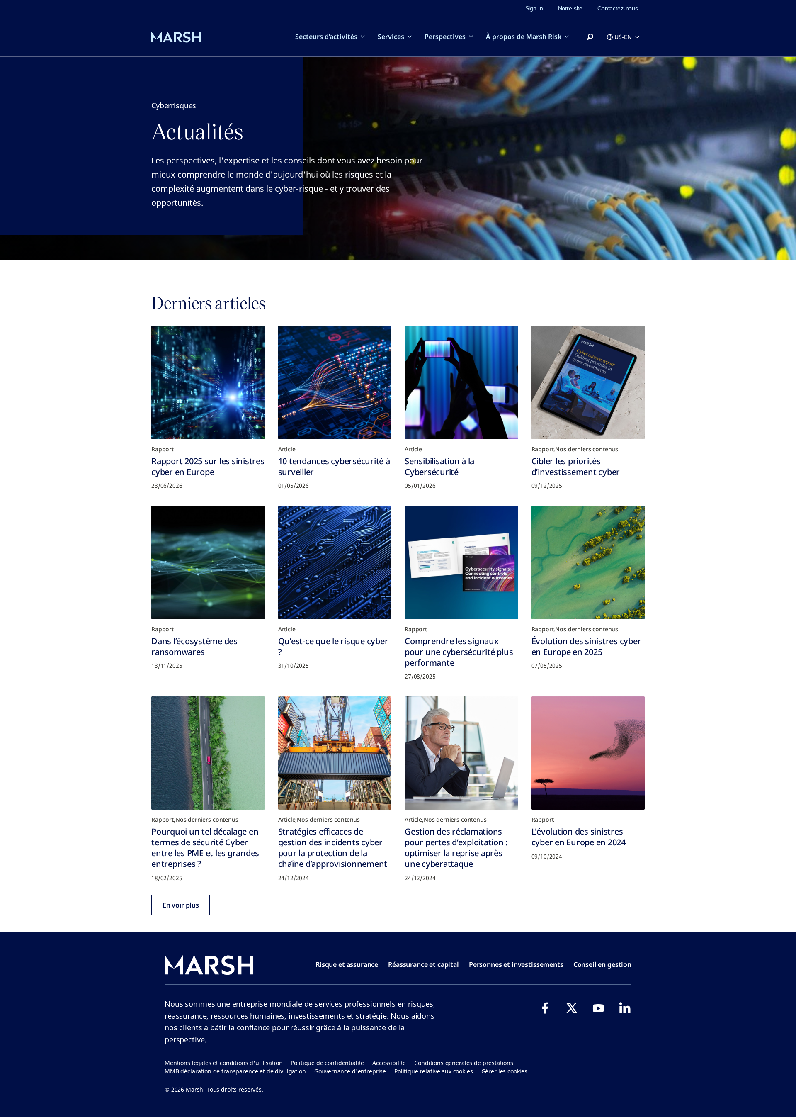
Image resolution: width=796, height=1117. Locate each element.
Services (391, 36)
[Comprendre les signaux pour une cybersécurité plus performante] (461, 562)
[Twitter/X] (572, 1008)
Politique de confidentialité (327, 1063)
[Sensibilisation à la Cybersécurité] (461, 382)
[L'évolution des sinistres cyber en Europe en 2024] (588, 753)
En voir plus (181, 905)
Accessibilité (389, 1063)
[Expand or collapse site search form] (590, 37)
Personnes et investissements (516, 964)
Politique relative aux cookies (433, 1071)
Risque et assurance (346, 964)
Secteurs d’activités (326, 36)
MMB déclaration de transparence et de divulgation (235, 1071)
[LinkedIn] (625, 1008)
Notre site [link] (570, 8)
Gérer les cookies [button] (504, 1071)
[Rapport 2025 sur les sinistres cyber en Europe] (208, 382)
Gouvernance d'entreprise (350, 1071)
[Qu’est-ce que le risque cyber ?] (335, 562)
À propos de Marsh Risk (523, 36)
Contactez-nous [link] (617, 8)
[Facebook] (545, 1008)
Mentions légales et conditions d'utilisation (223, 1063)
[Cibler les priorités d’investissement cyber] (588, 382)
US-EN (623, 37)
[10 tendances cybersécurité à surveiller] (335, 382)
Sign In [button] (534, 8)
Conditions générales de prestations (463, 1063)
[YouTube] (598, 1008)
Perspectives (445, 36)
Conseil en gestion (602, 964)
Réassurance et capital (423, 964)
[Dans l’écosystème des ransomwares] (208, 562)
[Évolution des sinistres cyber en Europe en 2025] (588, 562)
